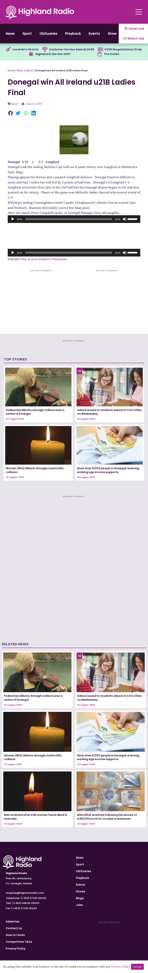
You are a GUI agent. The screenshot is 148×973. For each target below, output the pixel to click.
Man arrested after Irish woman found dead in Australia (35, 817)
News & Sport (25, 70)
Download (59, 259)
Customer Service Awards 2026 (71, 49)
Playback (73, 33)
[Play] (13, 219)
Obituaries (48, 33)
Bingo (80, 898)
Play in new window (35, 259)
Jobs (79, 905)
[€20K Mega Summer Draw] (100, 49)
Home (11, 70)
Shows (113, 33)
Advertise (12, 921)
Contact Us (14, 928)
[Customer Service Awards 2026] (44, 49)
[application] (74, 219)
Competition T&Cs (19, 942)
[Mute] (124, 219)
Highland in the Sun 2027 (52, 54)
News (10, 33)
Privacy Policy (15, 948)
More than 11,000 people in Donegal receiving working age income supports (108, 470)
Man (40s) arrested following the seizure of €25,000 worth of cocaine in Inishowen (107, 817)
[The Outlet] (99, 54)
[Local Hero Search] (8, 49)
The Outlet (111, 54)
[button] (10, 113)
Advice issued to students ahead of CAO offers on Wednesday (109, 412)
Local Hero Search (26, 49)
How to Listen (15, 935)
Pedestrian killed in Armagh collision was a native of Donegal (35, 412)
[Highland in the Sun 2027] (31, 54)
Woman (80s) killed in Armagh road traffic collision (35, 470)
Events (94, 33)
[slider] (133, 218)
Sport (27, 33)
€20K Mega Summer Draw (123, 49)
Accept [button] (137, 966)
